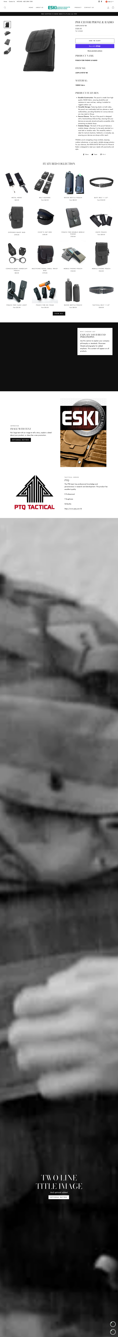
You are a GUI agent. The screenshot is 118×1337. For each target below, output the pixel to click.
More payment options (95, 51)
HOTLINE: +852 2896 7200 (25, 1)
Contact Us (12, 1)
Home (5, 1)
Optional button (20, 440)
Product (78, 7)
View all (59, 313)
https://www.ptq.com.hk (73, 509)
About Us (39, 7)
